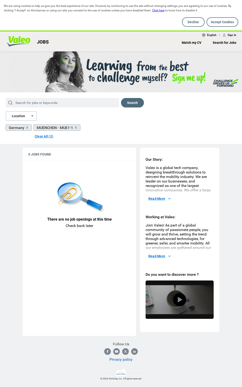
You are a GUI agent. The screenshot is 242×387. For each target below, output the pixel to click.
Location (18, 116)
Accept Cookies (222, 22)
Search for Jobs (224, 42)
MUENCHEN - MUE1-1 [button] (55, 127)
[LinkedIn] (134, 351)
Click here (158, 10)
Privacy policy (121, 359)
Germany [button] (16, 127)
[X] (125, 351)
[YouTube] (116, 351)
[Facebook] (107, 351)
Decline (193, 22)
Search (132, 103)
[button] (180, 299)
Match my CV (191, 42)
